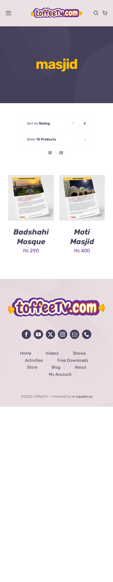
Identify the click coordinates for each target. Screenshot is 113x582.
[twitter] (50, 334)
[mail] (74, 334)
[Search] (96, 13)
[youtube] (38, 334)
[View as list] (61, 153)
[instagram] (62, 334)
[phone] (86, 334)
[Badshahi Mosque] (31, 179)
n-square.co (82, 396)
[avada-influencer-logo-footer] (56, 300)
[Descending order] (85, 123)
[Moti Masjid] (82, 179)
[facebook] (26, 334)
